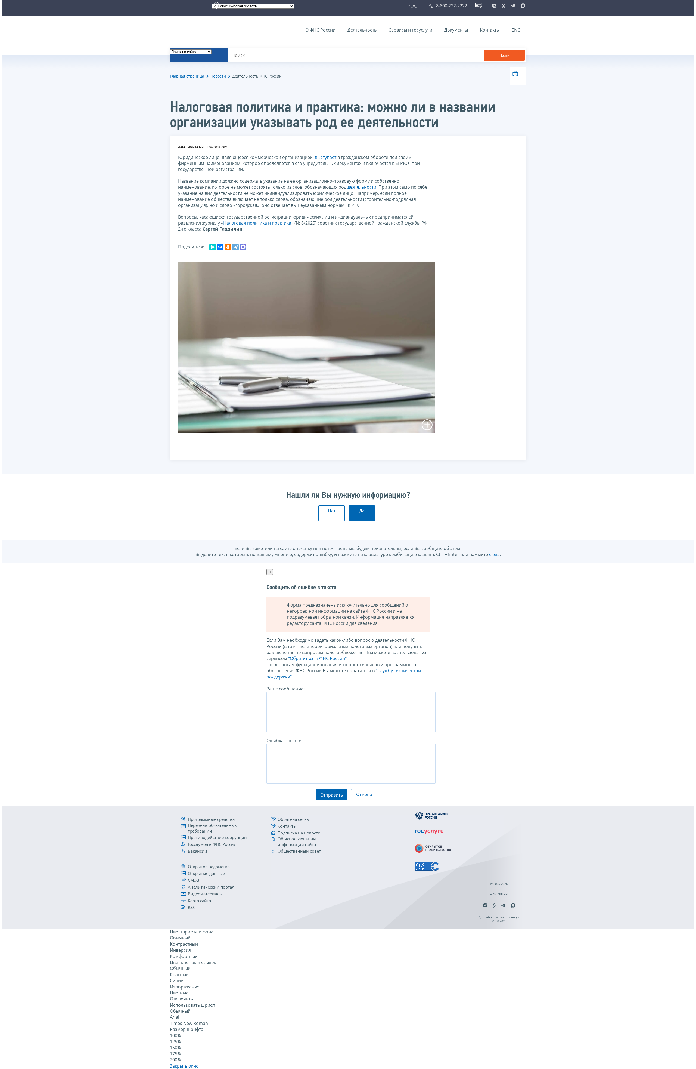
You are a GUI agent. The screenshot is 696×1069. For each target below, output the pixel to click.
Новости (218, 76)
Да (362, 511)
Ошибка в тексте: (284, 741)
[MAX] (243, 247)
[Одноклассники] (228, 247)
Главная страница (187, 76)
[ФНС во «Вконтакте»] (494, 6)
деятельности (361, 187)
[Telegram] (235, 247)
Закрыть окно (184, 1066)
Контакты (490, 30)
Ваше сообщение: (285, 689)
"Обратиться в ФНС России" (317, 658)
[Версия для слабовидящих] (415, 6)
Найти (504, 55)
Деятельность (362, 30)
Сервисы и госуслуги (410, 30)
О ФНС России (320, 30)
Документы (456, 30)
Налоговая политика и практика (257, 223)
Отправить (331, 795)
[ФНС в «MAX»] (522, 6)
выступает (325, 157)
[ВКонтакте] (220, 247)
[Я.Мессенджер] (212, 247)
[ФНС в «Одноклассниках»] (503, 6)
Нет (331, 511)
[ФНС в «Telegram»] (513, 6)
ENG (516, 30)
